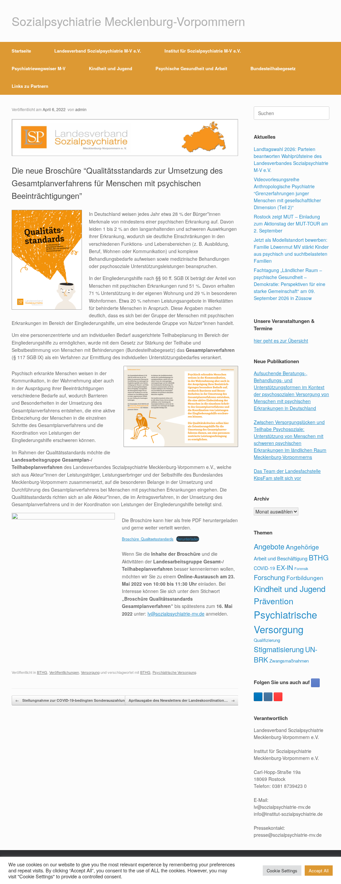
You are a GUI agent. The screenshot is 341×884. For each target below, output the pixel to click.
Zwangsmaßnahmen (289, 661)
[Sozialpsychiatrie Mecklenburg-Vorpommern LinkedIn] (258, 696)
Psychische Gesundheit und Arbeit (191, 68)
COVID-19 (264, 568)
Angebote (269, 546)
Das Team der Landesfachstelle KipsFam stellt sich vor (287, 474)
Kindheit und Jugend (110, 68)
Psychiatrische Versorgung (174, 672)
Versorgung (90, 672)
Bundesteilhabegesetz (273, 68)
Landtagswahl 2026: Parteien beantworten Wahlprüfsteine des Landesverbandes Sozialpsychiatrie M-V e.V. (291, 159)
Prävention (273, 601)
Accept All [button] (319, 870)
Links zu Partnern (30, 86)
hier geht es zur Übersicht (281, 340)
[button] (331, 68)
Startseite (21, 51)
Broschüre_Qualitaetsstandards (147, 538)
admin (81, 109)
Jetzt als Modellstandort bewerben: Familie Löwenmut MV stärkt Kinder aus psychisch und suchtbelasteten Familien (291, 250)
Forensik (301, 568)
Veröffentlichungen (64, 672)
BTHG (42, 672)
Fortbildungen (304, 577)
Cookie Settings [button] (282, 870)
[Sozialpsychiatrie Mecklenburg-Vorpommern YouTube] (278, 696)
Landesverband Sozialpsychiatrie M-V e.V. (97, 51)
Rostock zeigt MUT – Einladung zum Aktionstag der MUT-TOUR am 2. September (291, 223)
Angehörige (302, 546)
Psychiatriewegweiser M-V (39, 68)
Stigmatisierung (279, 649)
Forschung (269, 577)
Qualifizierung (267, 640)
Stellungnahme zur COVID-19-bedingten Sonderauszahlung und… (77, 700)
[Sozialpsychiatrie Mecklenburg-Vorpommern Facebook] (315, 682)
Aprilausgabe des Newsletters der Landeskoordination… (182, 700)
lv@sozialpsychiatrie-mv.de (176, 613)
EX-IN (284, 567)
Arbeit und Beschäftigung (280, 558)
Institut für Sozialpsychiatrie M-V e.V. (203, 51)
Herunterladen (187, 538)
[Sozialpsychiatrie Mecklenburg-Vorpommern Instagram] (268, 696)
